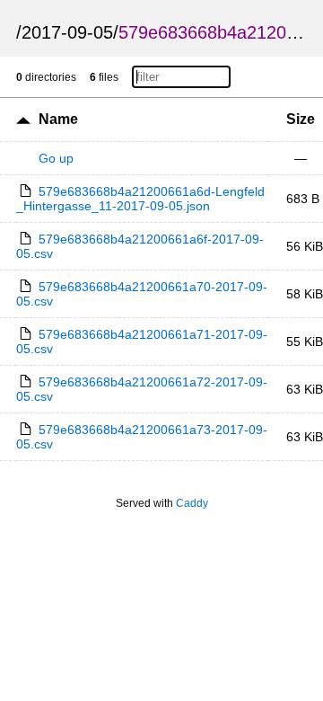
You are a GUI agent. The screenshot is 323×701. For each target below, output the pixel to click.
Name (58, 119)
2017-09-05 (67, 32)
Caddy (192, 503)
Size (300, 119)
